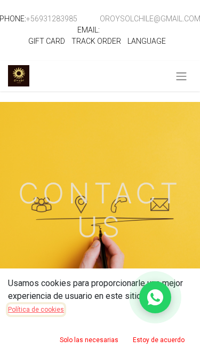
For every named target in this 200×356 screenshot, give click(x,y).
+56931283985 (51, 18)
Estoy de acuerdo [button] (159, 340)
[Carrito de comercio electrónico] (164, 76)
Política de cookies (36, 309)
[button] (155, 297)
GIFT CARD (46, 41)
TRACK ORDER (96, 41)
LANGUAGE (146, 41)
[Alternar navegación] (181, 76)
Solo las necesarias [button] (89, 340)
